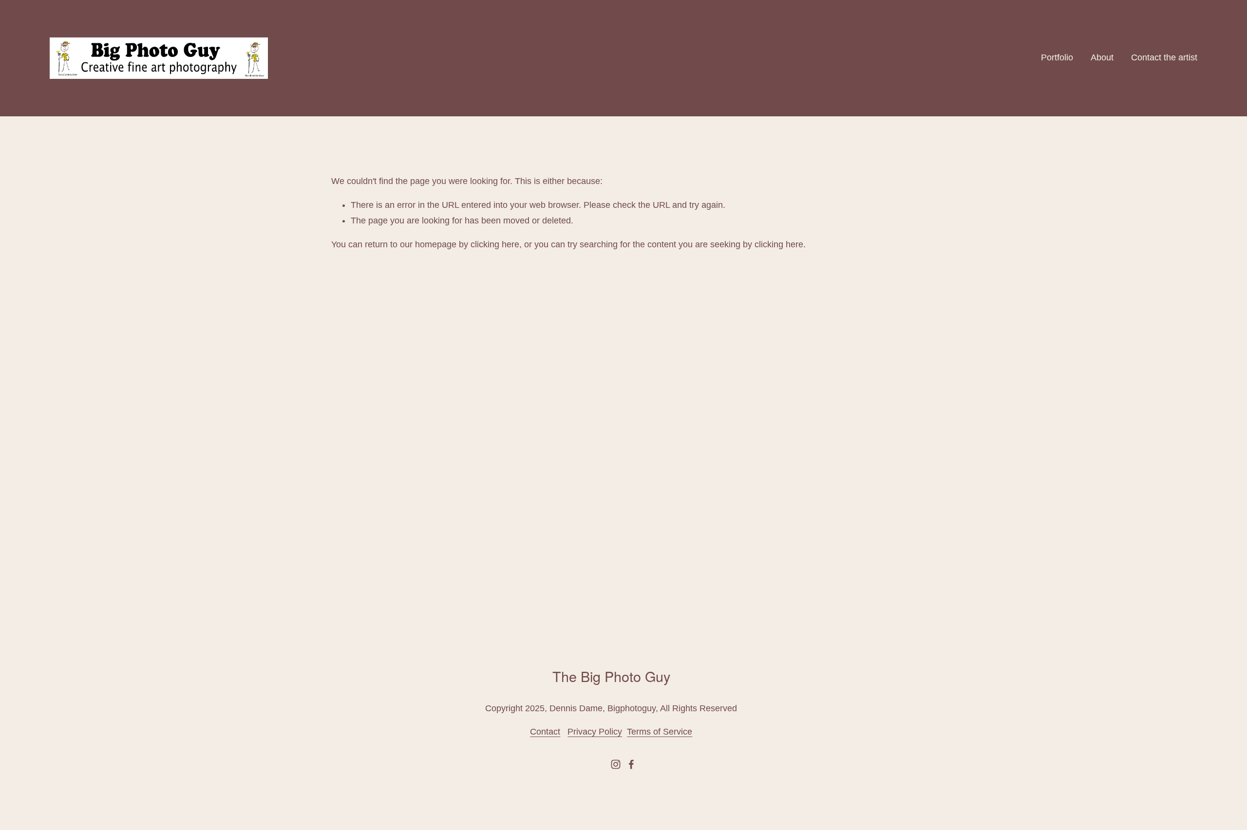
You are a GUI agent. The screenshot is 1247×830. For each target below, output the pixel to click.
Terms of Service (659, 732)
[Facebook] (631, 764)
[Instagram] (616, 764)
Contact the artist (1164, 57)
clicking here (495, 244)
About (1102, 57)
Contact (545, 732)
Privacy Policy (594, 732)
